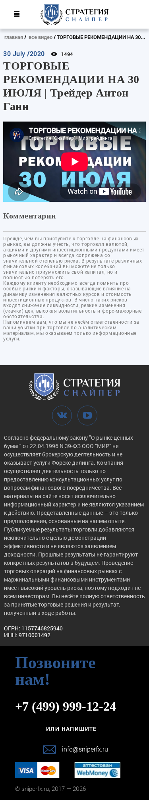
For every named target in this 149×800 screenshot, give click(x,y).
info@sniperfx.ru (85, 749)
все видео (40, 37)
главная (13, 37)
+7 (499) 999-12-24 (65, 706)
